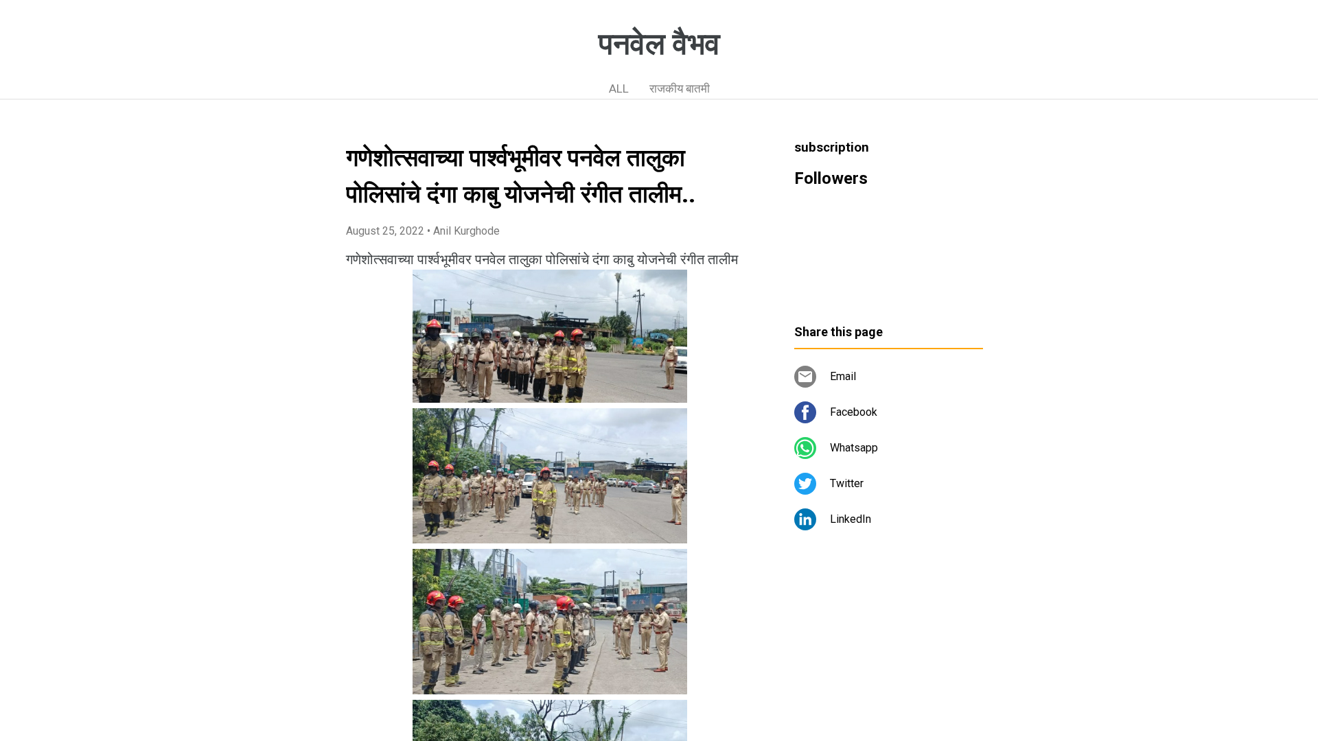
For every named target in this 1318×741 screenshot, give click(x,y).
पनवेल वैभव (659, 44)
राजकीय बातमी (679, 88)
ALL (619, 88)
